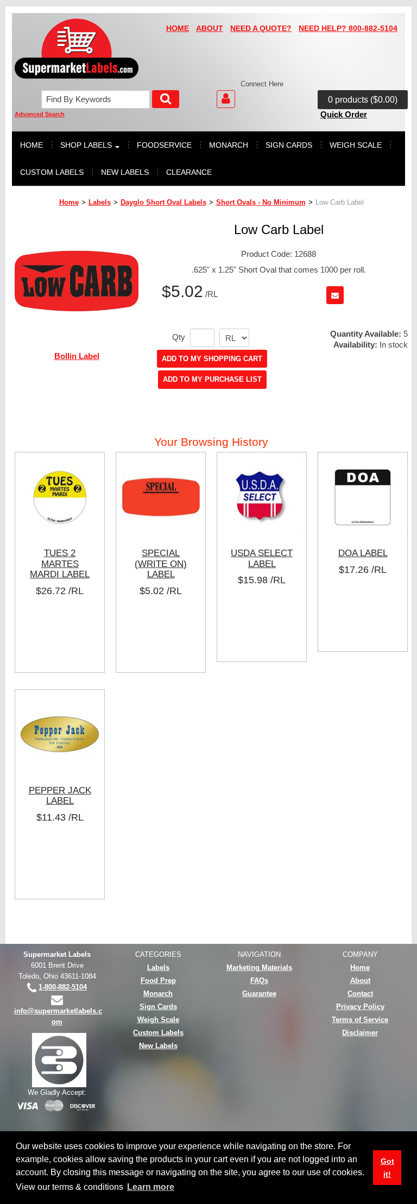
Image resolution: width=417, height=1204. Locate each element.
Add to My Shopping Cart (212, 359)
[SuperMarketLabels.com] (76, 48)
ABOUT (209, 28)
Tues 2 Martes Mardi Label (60, 563)
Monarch (158, 993)
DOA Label (363, 553)
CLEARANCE (189, 172)
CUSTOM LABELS (52, 172)
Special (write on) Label (161, 563)
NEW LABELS (125, 172)
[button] (363, 100)
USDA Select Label (262, 558)
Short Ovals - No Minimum (261, 202)
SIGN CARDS (289, 145)
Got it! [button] (387, 1167)
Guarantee (259, 993)
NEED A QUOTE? (261, 28)
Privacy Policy (360, 1007)
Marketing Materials (259, 967)
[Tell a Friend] (335, 295)
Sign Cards (158, 1007)
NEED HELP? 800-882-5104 (348, 28)
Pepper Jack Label (60, 795)
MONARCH (228, 145)
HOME (177, 28)
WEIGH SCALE (356, 145)
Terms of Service (360, 1020)
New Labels (158, 1046)
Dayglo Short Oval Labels (163, 202)
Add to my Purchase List (212, 379)
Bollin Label (76, 356)
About (360, 980)
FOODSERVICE (164, 145)
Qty (178, 337)
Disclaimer (360, 1033)
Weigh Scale (158, 1020)
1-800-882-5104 (63, 987)
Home (69, 202)
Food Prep (158, 980)
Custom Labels (158, 1033)
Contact (360, 993)
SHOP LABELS (86, 145)
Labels (100, 202)
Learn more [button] (150, 1187)
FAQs (259, 980)
